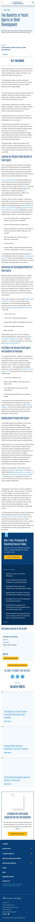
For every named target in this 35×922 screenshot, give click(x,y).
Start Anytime (6, 642)
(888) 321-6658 (16, 886)
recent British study (8, 180)
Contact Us (6, 881)
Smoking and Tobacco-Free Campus (10, 907)
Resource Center (8, 876)
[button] (0, 646)
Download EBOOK (17, 834)
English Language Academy (11, 858)
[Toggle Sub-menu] (31, 848)
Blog (4, 872)
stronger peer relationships (15, 470)
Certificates (6, 848)
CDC (25, 186)
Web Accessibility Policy (7, 905)
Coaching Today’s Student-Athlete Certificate (15, 517)
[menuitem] (17, 844)
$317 (5, 654)
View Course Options (11, 658)
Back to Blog (7, 10)
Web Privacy (5, 902)
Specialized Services (9, 863)
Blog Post (3, 45)
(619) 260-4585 (6, 886)
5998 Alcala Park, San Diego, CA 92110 (12, 884)
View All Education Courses (17, 665)
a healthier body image (11, 343)
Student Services (8, 853)
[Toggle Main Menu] (2, 2)
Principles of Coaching (10, 637)
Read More (7, 721)
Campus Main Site (6, 909)
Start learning (13, 557)
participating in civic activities (23, 472)
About (4, 868)
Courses (5, 844)
